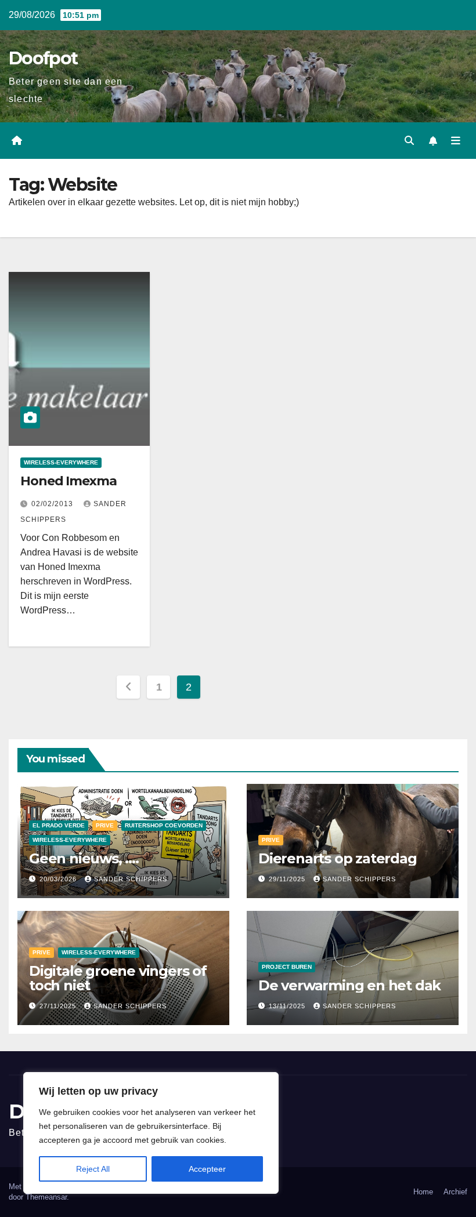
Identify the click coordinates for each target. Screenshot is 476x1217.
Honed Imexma (68, 481)
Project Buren (287, 967)
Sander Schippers (130, 878)
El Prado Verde (59, 825)
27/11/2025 (58, 1005)
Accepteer (207, 1169)
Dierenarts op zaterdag (337, 858)
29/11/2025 (288, 878)
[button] (409, 141)
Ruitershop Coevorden (164, 825)
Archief (455, 1191)
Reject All (93, 1169)
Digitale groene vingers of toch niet (118, 978)
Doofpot (43, 58)
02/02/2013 (53, 504)
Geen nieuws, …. (84, 858)
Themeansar (46, 1197)
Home (423, 1191)
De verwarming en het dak (349, 985)
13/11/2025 (288, 1005)
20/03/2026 (59, 878)
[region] (151, 1133)
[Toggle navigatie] (455, 141)
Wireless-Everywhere (61, 462)
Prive (105, 825)
